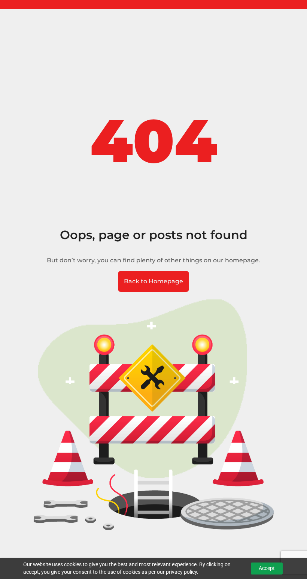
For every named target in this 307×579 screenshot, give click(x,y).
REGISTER (32, 4)
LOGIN (8, 4)
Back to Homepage (153, 281)
